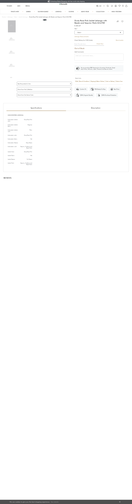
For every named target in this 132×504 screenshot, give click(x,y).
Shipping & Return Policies (97, 81)
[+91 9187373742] (116, 6)
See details (55, 502)
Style (16, 17)
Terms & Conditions (84, 81)
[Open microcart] (126, 6)
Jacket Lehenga (23, 17)
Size (76, 28)
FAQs (76, 81)
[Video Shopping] (112, 6)
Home (4, 17)
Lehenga (10, 17)
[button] (123, 6)
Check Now (100, 44)
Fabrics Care (119, 81)
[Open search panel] (108, 6)
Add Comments (79, 52)
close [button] (120, 502)
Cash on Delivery (110, 81)
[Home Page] (66, 6)
